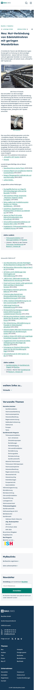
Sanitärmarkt (7, 516)
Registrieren (4, 678)
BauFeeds (20, 661)
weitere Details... (9, 180)
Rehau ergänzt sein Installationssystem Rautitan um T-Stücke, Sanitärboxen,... (16, 204)
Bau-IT (3, 661)
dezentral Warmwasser (13, 461)
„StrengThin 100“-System (11, 157)
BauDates (20, 655)
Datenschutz (21, 675)
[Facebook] (15, 639)
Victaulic (6, 159)
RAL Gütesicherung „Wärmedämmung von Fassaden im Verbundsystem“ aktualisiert (17, 325)
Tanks (7, 430)
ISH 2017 (8, 524)
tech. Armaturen (13, 438)
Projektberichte (7, 535)
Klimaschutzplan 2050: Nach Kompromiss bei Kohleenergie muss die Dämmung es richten (18, 331)
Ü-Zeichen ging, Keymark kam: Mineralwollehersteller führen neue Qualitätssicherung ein (14, 296)
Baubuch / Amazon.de (13, 246)
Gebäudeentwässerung (13, 422)
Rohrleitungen (12, 443)
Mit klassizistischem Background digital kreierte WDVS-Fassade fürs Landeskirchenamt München (16, 312)
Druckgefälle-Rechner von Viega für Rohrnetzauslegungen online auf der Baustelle (15, 191)
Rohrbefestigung (13, 445)
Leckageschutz (7, 501)
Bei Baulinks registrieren (10, 561)
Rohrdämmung (13, 451)
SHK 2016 (9, 529)
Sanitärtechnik (18, 244)
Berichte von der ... (8, 540)
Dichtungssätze (13, 453)
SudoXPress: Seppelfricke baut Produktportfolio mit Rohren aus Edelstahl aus (17, 210)
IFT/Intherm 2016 (11, 527)
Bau (2, 649)
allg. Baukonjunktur (12, 521)
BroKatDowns (21, 658)
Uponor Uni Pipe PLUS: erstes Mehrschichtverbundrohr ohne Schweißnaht (13, 217)
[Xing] (21, 639)
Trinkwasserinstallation (13, 238)
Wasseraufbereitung (12, 417)
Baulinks (3, 26)
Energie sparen (21, 652)
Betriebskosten (7, 514)
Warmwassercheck (9, 503)
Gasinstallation (10, 485)
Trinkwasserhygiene (9, 506)
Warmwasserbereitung (13, 411)
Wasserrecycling (11, 477)
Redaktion (10, 26)
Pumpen (8, 427)
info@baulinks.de (9, 634)
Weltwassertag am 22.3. (10, 511)
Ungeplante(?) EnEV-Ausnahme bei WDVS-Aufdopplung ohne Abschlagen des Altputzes (17, 342)
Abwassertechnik (11, 474)
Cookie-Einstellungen (23, 678)
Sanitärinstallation (12, 365)
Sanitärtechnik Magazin (11, 432)
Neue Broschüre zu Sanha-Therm (14, 168)
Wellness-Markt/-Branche (14, 519)
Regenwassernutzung (12, 419)
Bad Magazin (7, 537)
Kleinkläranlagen (11, 480)
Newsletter (4, 672)
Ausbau (3, 652)
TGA (2, 655)
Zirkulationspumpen (14, 440)
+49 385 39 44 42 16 (10, 632)
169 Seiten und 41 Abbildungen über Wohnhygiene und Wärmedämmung (15, 274)
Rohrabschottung (13, 456)
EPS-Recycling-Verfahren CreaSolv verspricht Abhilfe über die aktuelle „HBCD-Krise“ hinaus (18, 318)
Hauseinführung (8, 498)
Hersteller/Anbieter (9, 406)
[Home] (17, 612)
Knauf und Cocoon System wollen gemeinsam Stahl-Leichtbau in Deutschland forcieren (18, 285)
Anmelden (4, 675)
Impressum (20, 672)
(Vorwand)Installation (15, 448)
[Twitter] (12, 639)
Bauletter (25, 582)
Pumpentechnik (10, 482)
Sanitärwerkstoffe (14, 459)
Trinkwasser (10, 244)
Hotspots (20, 649)
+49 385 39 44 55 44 (10, 630)
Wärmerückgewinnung (10, 487)
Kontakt (3, 681)
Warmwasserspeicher (12, 414)
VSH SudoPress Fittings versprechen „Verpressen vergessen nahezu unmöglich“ (15, 197)
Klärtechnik (9, 425)
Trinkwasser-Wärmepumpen (14, 464)
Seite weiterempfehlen (10, 566)
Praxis (3, 658)
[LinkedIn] (18, 639)
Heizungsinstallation (12, 240)
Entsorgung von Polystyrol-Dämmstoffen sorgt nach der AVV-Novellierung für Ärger (16, 349)
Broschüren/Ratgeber (10, 532)
